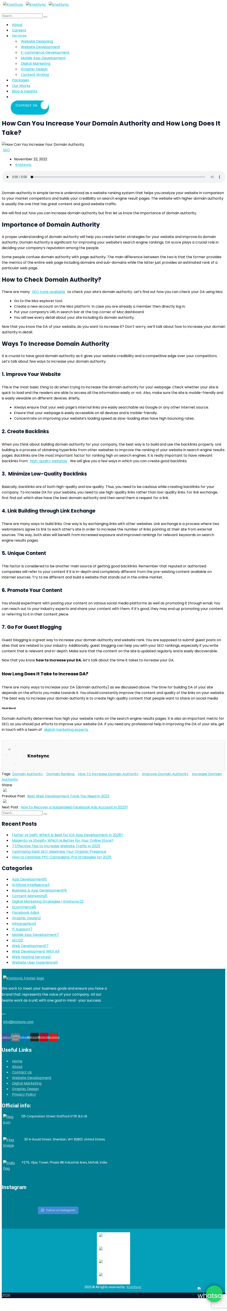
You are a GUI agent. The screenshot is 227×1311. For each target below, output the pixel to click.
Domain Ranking (60, 773)
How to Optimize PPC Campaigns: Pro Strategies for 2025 (61, 857)
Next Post (10, 807)
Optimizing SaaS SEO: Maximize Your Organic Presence (59, 851)
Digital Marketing (26, 1083)
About (17, 1066)
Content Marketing (29, 895)
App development (29, 879)
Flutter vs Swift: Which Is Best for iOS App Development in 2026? (67, 834)
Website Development (31, 1077)
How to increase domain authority (108, 773)
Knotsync (23, 164)
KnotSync (134, 1287)
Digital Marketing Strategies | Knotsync (48, 901)
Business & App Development (39, 890)
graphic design (26, 918)
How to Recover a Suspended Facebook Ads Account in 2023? (74, 807)
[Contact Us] (50, 97)
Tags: (6, 773)
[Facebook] (14, 785)
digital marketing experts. (66, 729)
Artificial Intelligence (30, 884)
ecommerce (24, 907)
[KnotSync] (13, 4)
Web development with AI (35, 951)
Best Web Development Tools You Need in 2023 (68, 796)
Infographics (24, 923)
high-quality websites (48, 461)
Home (17, 1061)
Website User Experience (35, 962)
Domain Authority (27, 773)
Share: (7, 785)
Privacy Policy (24, 1094)
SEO (6, 150)
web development (30, 945)
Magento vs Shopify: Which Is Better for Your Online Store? (62, 840)
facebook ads (25, 912)
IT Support (22, 929)
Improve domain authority (165, 773)
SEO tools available (48, 291)
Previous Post (13, 796)
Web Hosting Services (31, 956)
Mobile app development (35, 934)
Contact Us (22, 1072)
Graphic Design (25, 1088)
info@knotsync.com (18, 1022)
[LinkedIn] (22, 785)
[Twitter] (16, 785)
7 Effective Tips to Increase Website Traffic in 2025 (56, 846)
